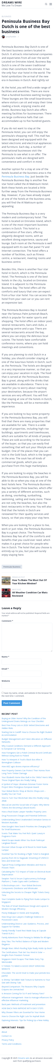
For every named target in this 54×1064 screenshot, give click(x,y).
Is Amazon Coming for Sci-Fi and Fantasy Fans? (23, 993)
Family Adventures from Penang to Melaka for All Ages (26, 937)
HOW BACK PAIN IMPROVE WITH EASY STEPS (22, 1008)
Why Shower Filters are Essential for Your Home (23, 1012)
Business (6, 16)
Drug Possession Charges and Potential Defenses (24, 815)
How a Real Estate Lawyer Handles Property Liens (24, 811)
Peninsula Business (11, 566)
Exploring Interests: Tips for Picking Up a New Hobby (25, 1020)
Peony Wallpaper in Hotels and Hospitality (20, 913)
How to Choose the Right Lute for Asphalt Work (23, 1016)
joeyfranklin (11, 36)
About (4, 1032)
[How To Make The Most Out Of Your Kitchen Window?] (6, 580)
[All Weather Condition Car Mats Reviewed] (6, 593)
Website (6, 681)
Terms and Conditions (11, 1044)
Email (5, 668)
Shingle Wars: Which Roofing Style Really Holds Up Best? (27, 948)
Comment (7, 621)
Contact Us (7, 1036)
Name (5, 656)
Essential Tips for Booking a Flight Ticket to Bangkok (25, 854)
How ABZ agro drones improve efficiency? (20, 766)
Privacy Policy (8, 1040)
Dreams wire (12, 2)
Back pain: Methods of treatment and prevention (23, 1004)
